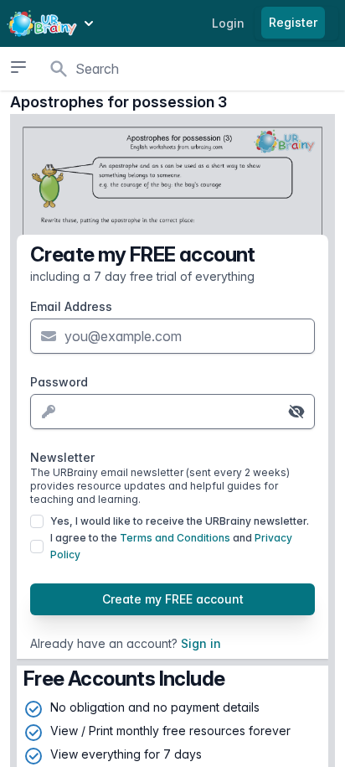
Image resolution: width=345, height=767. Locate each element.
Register (293, 22)
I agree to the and (171, 546)
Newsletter (160, 477)
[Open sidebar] (18, 67)
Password (59, 382)
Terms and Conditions (175, 537)
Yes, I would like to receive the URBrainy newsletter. (179, 521)
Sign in (201, 643)
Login (228, 23)
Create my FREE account (173, 599)
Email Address (71, 306)
